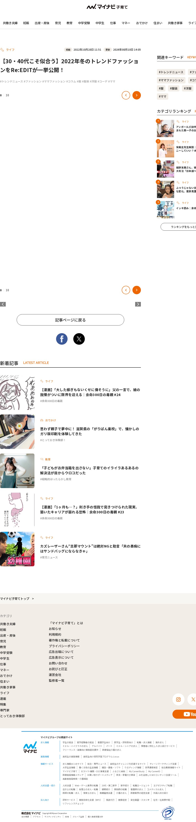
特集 (3, 704)
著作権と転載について (64, 640)
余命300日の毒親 (52, 401)
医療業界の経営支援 (140, 792)
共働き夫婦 (10, 23)
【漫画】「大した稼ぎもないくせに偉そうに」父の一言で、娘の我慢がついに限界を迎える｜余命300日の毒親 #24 (90, 392)
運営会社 (55, 674)
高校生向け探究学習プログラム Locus (101, 756)
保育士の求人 (89, 792)
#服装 (85, 81)
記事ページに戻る (70, 320)
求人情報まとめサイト (73, 763)
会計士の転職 (69, 789)
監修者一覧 (57, 680)
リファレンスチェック (73, 803)
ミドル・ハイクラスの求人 (75, 745)
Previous (3, 304)
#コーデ (102, 81)
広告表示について (61, 657)
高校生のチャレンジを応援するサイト (128, 763)
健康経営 (122, 799)
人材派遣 (67, 785)
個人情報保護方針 (95, 816)
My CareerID (154, 771)
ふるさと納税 (119, 771)
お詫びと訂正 (58, 669)
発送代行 (110, 799)
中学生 (100, 23)
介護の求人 (121, 792)
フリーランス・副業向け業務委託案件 (80, 749)
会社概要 (25, 816)
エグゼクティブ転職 (163, 785)
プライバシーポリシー (64, 646)
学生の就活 (68, 742)
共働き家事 (175, 23)
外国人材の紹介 (160, 792)
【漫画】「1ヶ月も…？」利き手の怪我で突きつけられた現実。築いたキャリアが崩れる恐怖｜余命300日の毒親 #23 (89, 509)
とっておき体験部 (12, 715)
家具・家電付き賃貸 (125, 774)
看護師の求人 (137, 789)
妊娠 (26, 23)
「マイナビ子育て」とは (66, 623)
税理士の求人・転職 (88, 789)
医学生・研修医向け (123, 742)
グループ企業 (78, 816)
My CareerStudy (137, 771)
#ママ (111, 81)
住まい (158, 23)
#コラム (71, 81)
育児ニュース (50, 557)
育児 (58, 23)
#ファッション (33, 81)
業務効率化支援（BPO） (90, 799)
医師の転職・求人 (71, 792)
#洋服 (93, 81)
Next (138, 304)
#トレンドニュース (11, 81)
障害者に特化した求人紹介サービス (158, 745)
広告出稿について (61, 651)
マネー (126, 23)
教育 (69, 23)
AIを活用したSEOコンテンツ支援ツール (157, 774)
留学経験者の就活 (85, 742)
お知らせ (55, 628)
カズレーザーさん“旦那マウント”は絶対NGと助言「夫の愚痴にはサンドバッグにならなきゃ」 (90, 548)
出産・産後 (42, 23)
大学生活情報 (69, 767)
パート (109, 745)
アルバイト (97, 745)
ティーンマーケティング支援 (163, 763)
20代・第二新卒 (109, 785)
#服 (79, 81)
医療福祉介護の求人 (111, 749)
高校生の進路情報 (71, 756)
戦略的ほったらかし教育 (56, 479)
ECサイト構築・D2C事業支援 (95, 771)
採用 (67, 816)
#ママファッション (53, 81)
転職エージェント (141, 785)
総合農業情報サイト (171, 767)
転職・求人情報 (144, 742)
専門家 (4, 710)
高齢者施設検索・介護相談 (75, 778)
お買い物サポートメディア (99, 774)
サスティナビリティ (52, 816)
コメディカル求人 (155, 789)
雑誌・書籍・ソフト (111, 767)
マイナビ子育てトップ (14, 598)
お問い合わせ (58, 663)
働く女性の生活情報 (88, 767)
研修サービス (69, 799)
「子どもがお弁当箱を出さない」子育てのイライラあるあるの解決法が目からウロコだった (89, 470)
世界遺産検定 (151, 767)
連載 (3, 698)
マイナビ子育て (70, 771)
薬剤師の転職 (120, 789)
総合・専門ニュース (96, 763)
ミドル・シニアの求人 (126, 745)
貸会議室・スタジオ (140, 799)
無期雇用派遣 (106, 792)
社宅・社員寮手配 (161, 799)
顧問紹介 (106, 789)
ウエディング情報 (133, 767)
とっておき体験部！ (54, 440)
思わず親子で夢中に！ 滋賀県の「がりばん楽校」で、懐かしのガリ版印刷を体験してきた (89, 431)
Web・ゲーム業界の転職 (86, 785)
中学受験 (84, 23)
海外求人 (159, 742)
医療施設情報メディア (73, 774)
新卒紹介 (125, 785)
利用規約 (55, 634)
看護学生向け (104, 742)
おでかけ (142, 23)
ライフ (4, 692)
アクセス (37, 816)
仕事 (113, 23)
